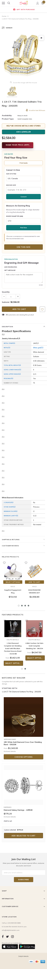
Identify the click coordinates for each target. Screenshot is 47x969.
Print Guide (24, 163)
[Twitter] (7, 936)
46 (7, 315)
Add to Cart (34, 582)
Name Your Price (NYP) (17, 145)
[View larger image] (41, 37)
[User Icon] (37, 3)
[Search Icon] (9, 3)
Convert (23, 197)
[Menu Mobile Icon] (3, 3)
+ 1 (19, 579)
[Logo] (23, 2)
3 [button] (25, 605)
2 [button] (22, 605)
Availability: (7, 115)
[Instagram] (12, 936)
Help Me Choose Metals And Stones (23, 126)
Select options (13, 582)
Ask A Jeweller (23, 132)
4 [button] (28, 605)
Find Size (23, 228)
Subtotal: (6, 302)
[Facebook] (3, 936)
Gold (13, 586)
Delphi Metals (13, 640)
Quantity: (6, 292)
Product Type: (8, 119)
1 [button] (18, 605)
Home (4, 16)
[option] (23, 9)
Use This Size (23, 247)
